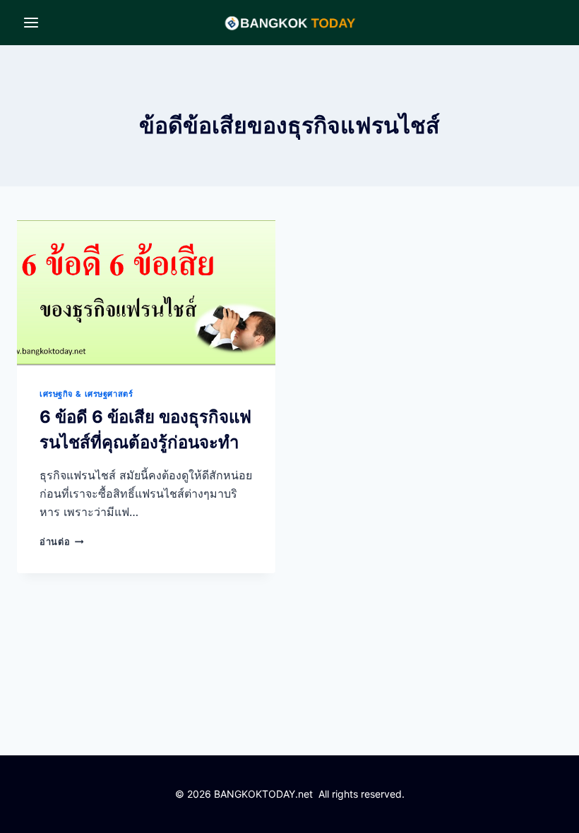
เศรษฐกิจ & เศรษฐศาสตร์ (86, 394)
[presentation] (146, 293)
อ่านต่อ (61, 542)
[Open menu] (31, 22)
